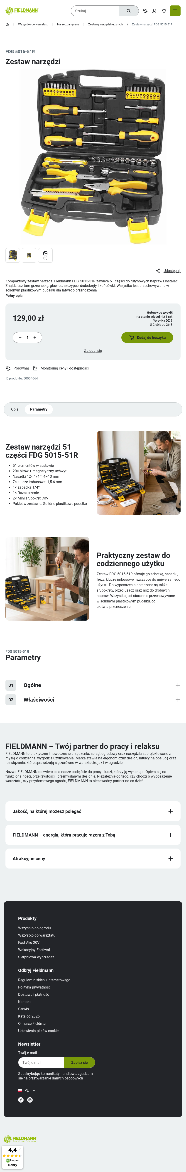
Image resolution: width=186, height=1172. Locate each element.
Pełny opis (13, 296)
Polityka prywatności (34, 987)
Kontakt (24, 1002)
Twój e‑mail (27, 1053)
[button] (147, 337)
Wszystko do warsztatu (33, 24)
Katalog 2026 (29, 1016)
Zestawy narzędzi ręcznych (105, 24)
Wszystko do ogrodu (34, 928)
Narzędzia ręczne (68, 24)
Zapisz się (79, 1062)
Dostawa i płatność (33, 994)
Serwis (23, 1009)
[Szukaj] (129, 11)
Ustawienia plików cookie (38, 1031)
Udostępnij (172, 271)
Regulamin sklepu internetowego (44, 980)
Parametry (38, 409)
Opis (14, 409)
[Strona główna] (7, 24)
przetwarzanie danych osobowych (56, 1078)
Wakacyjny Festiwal (34, 950)
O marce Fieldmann (33, 1023)
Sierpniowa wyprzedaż (36, 957)
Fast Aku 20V (28, 942)
